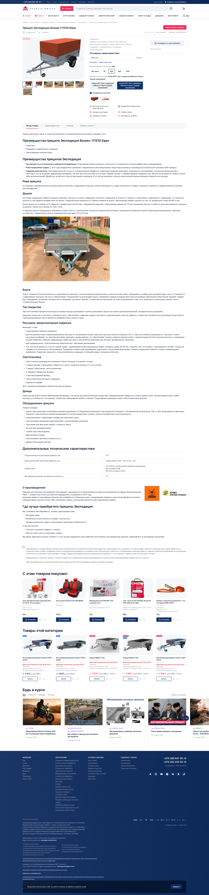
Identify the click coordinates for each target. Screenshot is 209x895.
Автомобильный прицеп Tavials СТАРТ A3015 (70, 659)
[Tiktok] (184, 774)
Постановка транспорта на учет (67, 808)
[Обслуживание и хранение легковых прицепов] (125, 721)
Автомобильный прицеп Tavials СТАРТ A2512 (171, 659)
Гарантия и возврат (62, 792)
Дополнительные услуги (64, 789)
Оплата (58, 784)
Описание (93, 62)
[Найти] (171, 8)
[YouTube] (161, 774)
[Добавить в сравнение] (45, 620)
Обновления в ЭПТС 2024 (64, 810)
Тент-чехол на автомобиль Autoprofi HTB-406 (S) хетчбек (137, 602)
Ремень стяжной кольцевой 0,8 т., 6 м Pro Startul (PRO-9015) (170, 602)
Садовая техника (86, 16)
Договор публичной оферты (65, 797)
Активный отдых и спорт (97, 773)
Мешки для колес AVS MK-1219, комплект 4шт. (101, 602)
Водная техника (126, 16)
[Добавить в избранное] (41, 620)
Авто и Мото (92, 760)
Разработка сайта (171, 825)
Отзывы (70, 126)
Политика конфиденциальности (67, 760)
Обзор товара (32, 126)
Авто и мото (53, 16)
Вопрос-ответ (86, 126)
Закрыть (176, 887)
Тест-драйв (27, 768)
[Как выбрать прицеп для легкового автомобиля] (84, 721)
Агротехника (69, 16)
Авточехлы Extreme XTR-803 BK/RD (69, 601)
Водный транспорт (95, 768)
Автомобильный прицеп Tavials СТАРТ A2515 (37, 659)
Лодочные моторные (128, 768)
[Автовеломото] (39, 8)
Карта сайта (27, 779)
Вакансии (26, 771)
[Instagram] (167, 774)
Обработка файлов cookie (64, 805)
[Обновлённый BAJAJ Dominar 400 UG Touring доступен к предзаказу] (42, 721)
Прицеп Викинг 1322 (97, 658)
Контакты (26, 766)
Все (24, 695)
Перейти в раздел (178, 695)
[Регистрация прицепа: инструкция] (167, 721)
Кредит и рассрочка (63, 787)
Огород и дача (93, 766)
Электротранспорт (107, 16)
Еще (187, 16)
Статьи (51, 695)
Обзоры (42, 695)
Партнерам (27, 776)
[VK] (173, 774)
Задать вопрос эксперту (174, 27)
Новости (32, 695)
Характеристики (105, 62)
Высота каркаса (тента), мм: (102, 66)
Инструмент (173, 16)
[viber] (156, 774)
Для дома (159, 16)
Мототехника (125, 760)
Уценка (40, 16)
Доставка (59, 781)
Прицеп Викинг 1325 (130, 658)
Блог (24, 773)
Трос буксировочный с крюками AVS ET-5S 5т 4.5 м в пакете (37, 602)
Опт (24, 760)
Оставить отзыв (61, 794)
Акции (28, 16)
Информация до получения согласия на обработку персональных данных (65, 776)
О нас (25, 763)
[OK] (178, 774)
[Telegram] (150, 774)
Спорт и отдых (144, 16)
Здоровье (91, 776)
